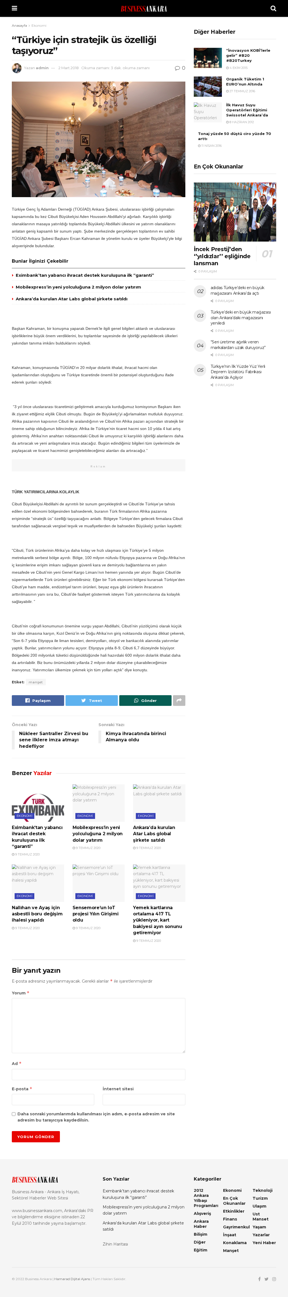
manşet (36, 682)
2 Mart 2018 (68, 68)
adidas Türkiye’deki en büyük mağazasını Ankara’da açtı (237, 290)
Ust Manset (261, 1217)
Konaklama (235, 1242)
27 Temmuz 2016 (242, 91)
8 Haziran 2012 (241, 122)
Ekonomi (39, 25)
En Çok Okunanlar (234, 1201)
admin (42, 68)
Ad (17, 1063)
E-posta (22, 1088)
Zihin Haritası (115, 1244)
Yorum (21, 993)
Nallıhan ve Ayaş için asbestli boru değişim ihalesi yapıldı (37, 914)
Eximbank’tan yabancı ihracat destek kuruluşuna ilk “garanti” (85, 275)
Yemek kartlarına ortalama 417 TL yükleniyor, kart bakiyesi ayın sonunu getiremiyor (157, 920)
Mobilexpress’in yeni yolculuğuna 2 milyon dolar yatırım (78, 287)
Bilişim (200, 1234)
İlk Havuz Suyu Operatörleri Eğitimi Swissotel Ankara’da (247, 110)
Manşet (231, 1250)
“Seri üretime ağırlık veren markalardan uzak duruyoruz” (238, 344)
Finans (230, 1219)
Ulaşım (259, 1206)
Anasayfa (19, 25)
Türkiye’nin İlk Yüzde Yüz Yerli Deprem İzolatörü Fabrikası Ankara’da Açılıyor (238, 372)
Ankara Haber (201, 1224)
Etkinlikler (233, 1211)
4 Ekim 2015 (238, 68)
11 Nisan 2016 (211, 146)
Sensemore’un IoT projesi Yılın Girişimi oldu (96, 914)
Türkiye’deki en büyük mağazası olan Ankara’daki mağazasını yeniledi (241, 318)
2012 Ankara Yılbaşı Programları (206, 1198)
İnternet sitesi (118, 1088)
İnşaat (229, 1234)
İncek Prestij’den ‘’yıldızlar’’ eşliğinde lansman (222, 256)
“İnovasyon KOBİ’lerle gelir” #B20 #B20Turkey (248, 55)
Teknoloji (263, 1190)
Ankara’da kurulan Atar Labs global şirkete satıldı (71, 298)
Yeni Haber (264, 1242)
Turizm (260, 1198)
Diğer (200, 1242)
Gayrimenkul (236, 1227)
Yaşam (259, 1227)
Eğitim (200, 1250)
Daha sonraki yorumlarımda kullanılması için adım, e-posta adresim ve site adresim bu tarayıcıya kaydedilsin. (96, 1117)
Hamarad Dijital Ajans (72, 1279)
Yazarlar (261, 1234)
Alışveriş (202, 1213)
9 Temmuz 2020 (27, 854)
